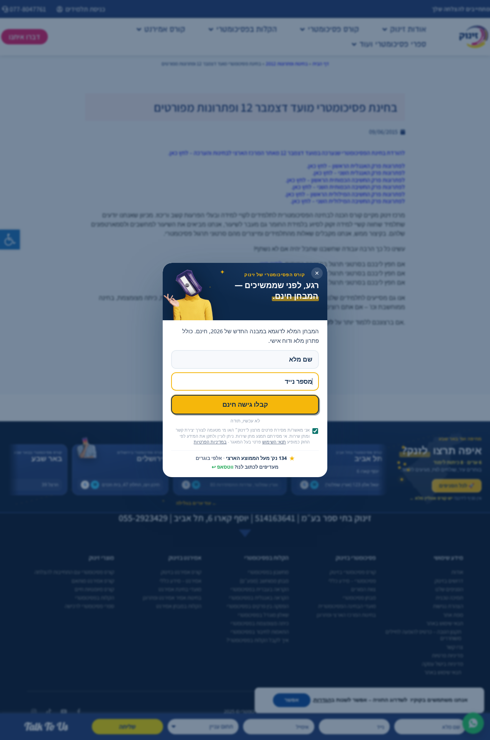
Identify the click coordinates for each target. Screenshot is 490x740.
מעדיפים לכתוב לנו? (245, 467)
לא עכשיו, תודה (245, 421)
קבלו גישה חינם (245, 404)
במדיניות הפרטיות (210, 442)
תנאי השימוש (274, 442)
